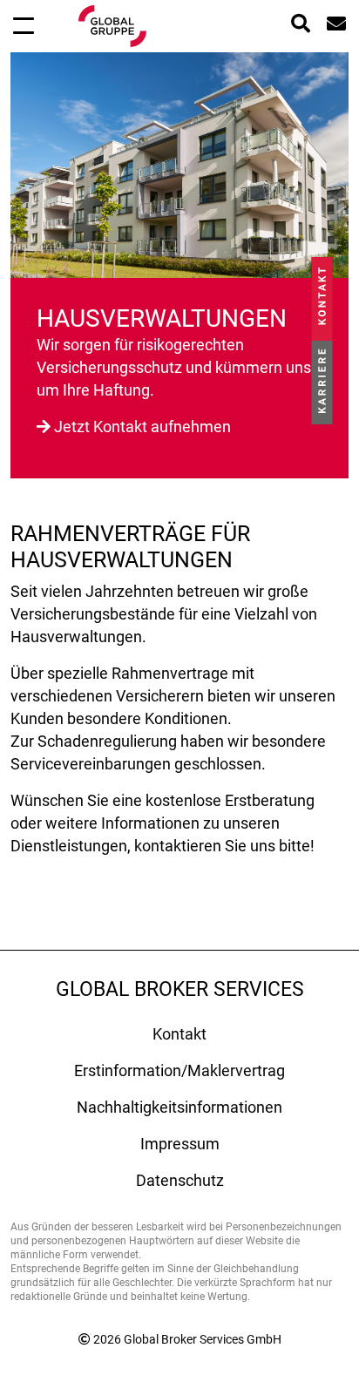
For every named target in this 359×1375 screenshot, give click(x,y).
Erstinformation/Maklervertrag (179, 1070)
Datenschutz (180, 1180)
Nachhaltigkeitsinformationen (179, 1107)
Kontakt (179, 1034)
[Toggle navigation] (23, 24)
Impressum (180, 1144)
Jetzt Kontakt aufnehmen (142, 426)
